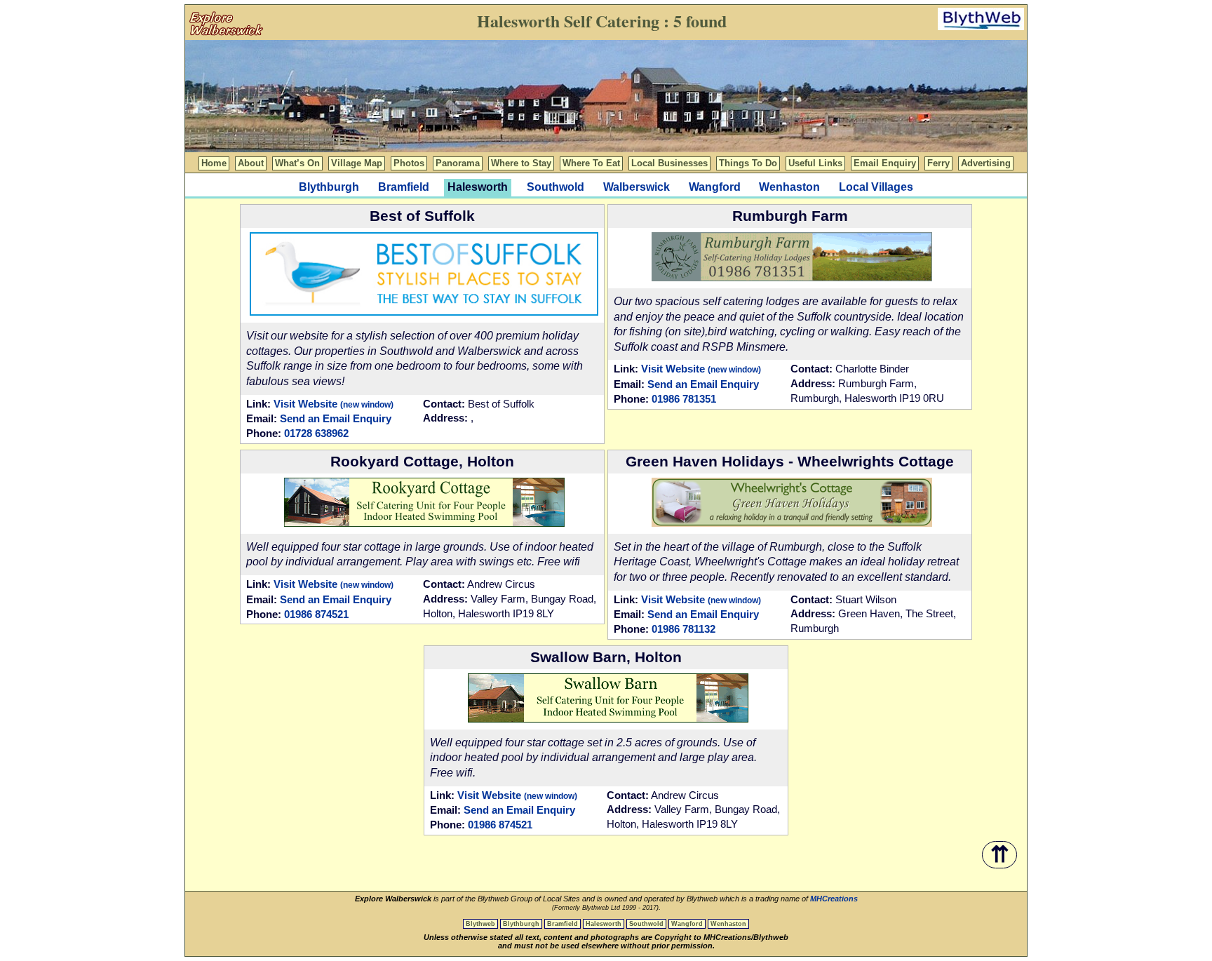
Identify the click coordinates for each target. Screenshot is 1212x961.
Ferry (938, 163)
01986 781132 (683, 629)
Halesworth (603, 923)
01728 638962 (316, 433)
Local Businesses (669, 163)
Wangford (715, 187)
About (251, 163)
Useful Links (815, 163)
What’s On (297, 163)
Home (214, 163)
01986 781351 (684, 399)
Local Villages (876, 187)
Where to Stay (521, 163)
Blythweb (480, 923)
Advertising (986, 163)
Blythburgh (329, 187)
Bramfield (403, 187)
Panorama (458, 163)
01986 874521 (316, 614)
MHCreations (834, 898)
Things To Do (748, 163)
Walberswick (636, 187)
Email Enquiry (885, 163)
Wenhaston (789, 187)
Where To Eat (591, 163)
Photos (408, 163)
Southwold (555, 187)
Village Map (356, 163)
